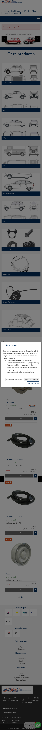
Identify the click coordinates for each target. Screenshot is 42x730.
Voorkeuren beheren (31, 379)
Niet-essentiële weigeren (14, 379)
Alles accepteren (33, 383)
